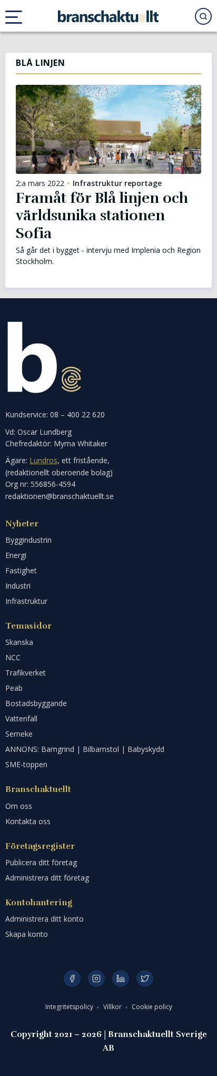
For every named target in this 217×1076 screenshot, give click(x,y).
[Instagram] (96, 978)
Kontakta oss (28, 821)
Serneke (19, 734)
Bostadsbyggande (36, 703)
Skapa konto (26, 934)
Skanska (19, 642)
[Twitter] (144, 978)
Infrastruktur (26, 601)
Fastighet (21, 570)
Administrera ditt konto (44, 919)
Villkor (113, 1006)
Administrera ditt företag (47, 878)
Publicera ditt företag (41, 862)
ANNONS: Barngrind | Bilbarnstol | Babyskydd (84, 749)
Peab (14, 688)
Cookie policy (152, 1006)
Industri (18, 586)
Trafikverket (25, 673)
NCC (13, 657)
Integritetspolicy (70, 1006)
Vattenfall (21, 718)
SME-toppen (26, 764)
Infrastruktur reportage (117, 183)
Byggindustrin (28, 540)
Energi (15, 555)
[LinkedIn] (120, 978)
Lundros (43, 460)
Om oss (18, 806)
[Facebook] (72, 978)
